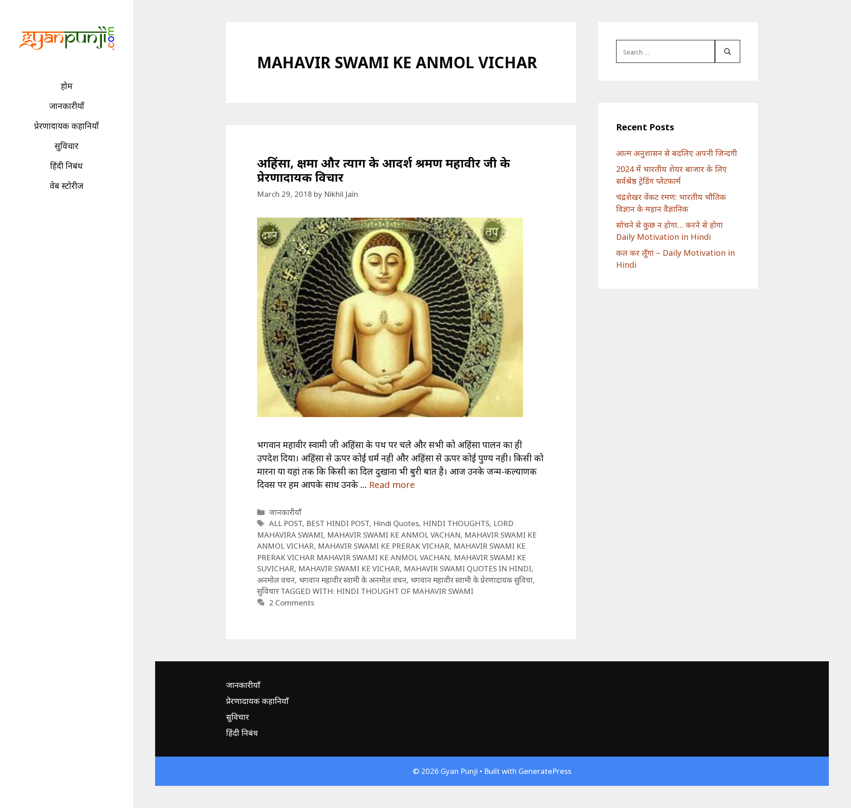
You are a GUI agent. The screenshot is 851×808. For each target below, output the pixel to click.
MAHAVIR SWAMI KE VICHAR (349, 568)
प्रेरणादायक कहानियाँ (66, 126)
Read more (392, 485)
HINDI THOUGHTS (456, 523)
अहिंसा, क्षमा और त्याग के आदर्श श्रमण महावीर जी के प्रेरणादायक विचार (383, 170)
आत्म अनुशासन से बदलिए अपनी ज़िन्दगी (676, 153)
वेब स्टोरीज (66, 185)
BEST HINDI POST (337, 523)
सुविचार (66, 146)
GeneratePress (545, 771)
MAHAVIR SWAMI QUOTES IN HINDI (467, 568)
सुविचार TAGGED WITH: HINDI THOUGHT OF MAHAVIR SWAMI (365, 591)
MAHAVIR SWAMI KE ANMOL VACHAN (394, 535)
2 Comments (291, 602)
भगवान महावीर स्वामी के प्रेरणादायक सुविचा (471, 580)
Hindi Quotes (396, 523)
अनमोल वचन (276, 580)
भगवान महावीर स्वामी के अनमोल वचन (352, 580)
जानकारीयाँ (66, 106)
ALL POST (285, 523)
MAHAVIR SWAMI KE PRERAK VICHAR (383, 546)
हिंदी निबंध (66, 166)
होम (67, 86)
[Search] (727, 51)
